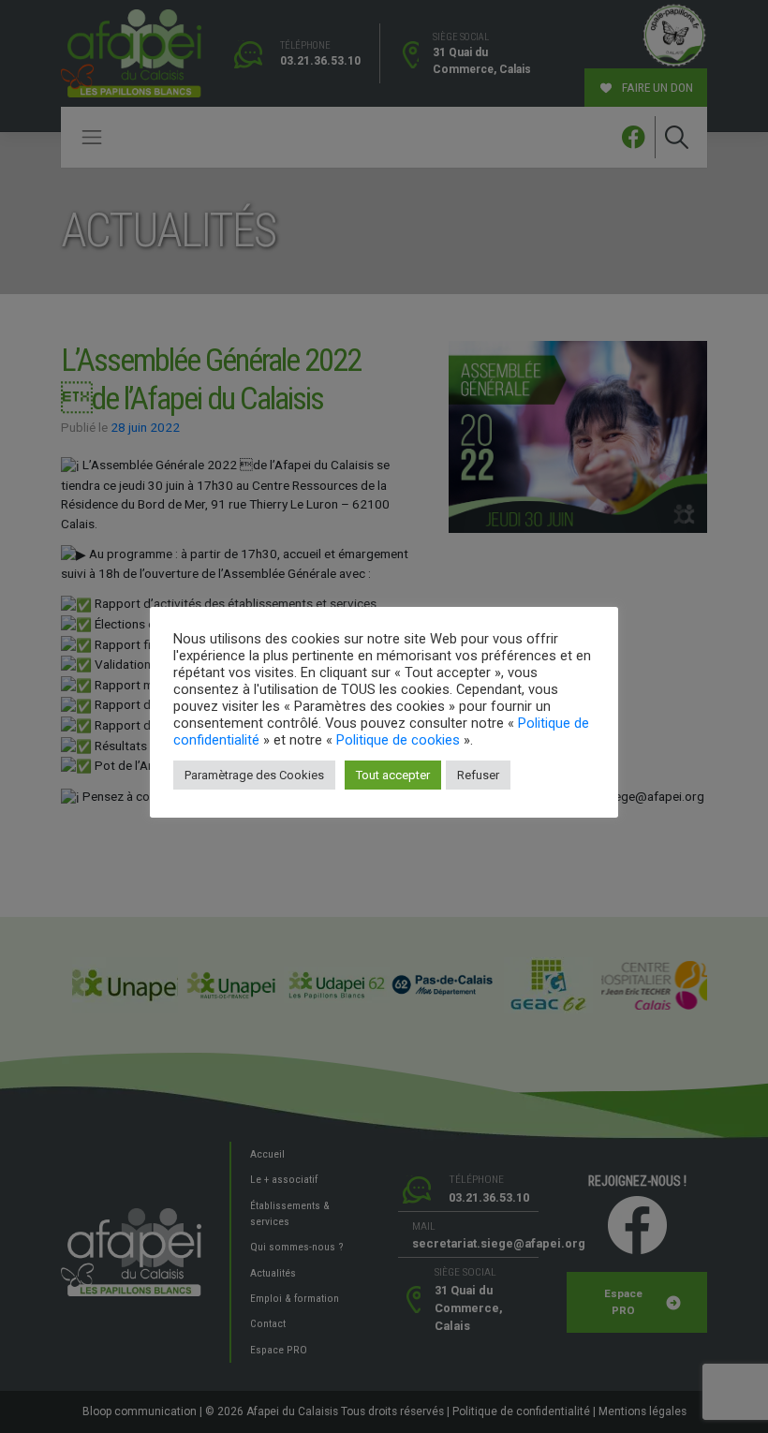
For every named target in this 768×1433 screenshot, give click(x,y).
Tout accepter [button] (393, 775)
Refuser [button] (478, 775)
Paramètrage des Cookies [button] (254, 775)
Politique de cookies (398, 739)
